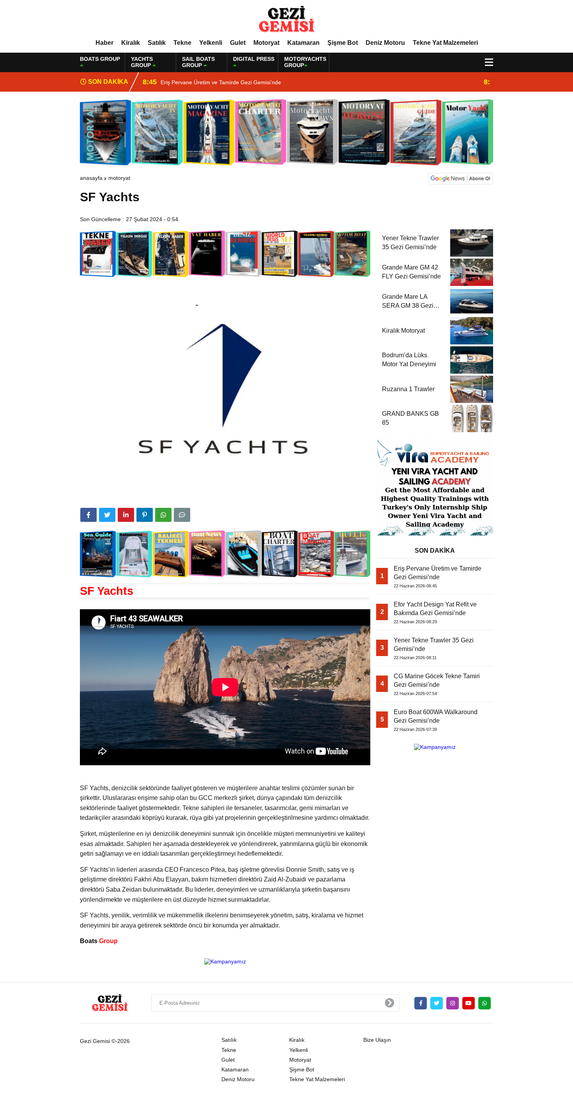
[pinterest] (144, 514)
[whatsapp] (484, 1003)
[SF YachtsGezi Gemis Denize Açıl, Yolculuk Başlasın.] (286, 19)
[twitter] (107, 514)
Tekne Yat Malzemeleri (445, 42)
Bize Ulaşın (377, 1040)
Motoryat (266, 42)
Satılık (157, 42)
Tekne (182, 42)
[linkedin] (125, 514)
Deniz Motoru (385, 42)
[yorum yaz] (182, 514)
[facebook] (88, 514)
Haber (104, 42)
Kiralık (130, 42)
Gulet (238, 42)
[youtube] (468, 1003)
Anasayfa (91, 178)
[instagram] (452, 1003)
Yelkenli (210, 42)
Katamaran (303, 42)
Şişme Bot (342, 42)
